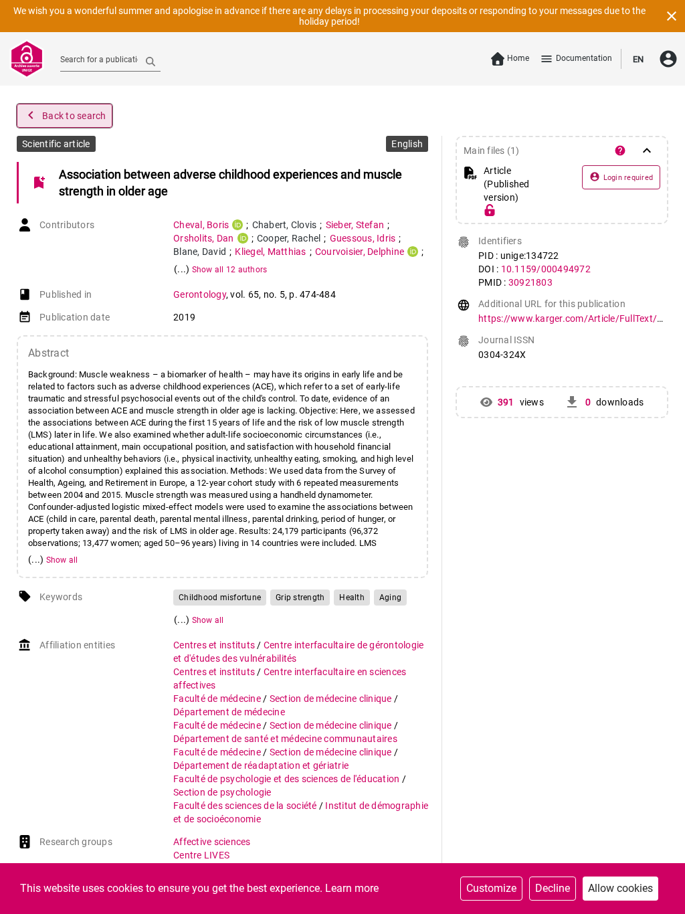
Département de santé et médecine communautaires (285, 738)
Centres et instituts (215, 645)
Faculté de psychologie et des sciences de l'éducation (287, 778)
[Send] (150, 61)
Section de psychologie (222, 792)
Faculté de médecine (218, 698)
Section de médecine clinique (332, 698)
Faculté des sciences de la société (246, 805)
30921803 (530, 282)
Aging (390, 597)
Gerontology (199, 294)
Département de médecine (229, 712)
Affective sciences (212, 841)
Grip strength (300, 597)
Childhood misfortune (220, 597)
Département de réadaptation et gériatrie (261, 765)
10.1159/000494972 (546, 269)
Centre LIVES (201, 855)
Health (352, 597)
